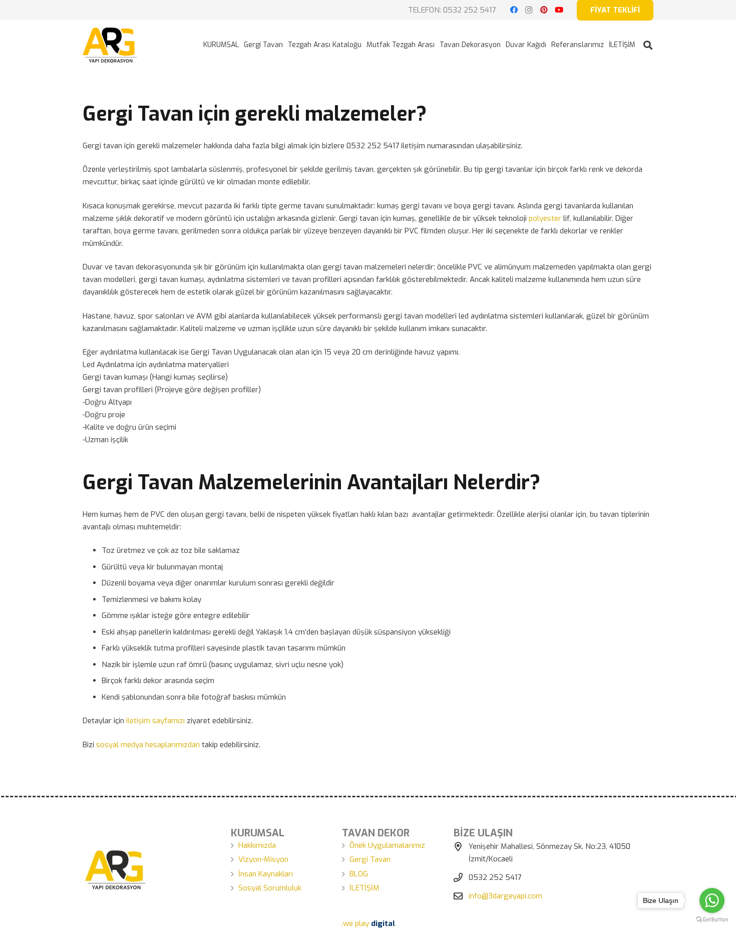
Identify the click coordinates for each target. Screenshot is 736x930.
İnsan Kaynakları (265, 874)
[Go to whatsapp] (711, 900)
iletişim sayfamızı (155, 721)
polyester (545, 218)
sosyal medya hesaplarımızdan (148, 745)
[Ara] (648, 45)
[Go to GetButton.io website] (712, 919)
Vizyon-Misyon (263, 859)
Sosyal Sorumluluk (269, 888)
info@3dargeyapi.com (505, 896)
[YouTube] (558, 10)
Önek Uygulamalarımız (387, 845)
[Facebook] (513, 10)
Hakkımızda (257, 845)
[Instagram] (528, 10)
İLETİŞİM (364, 888)
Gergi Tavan (370, 859)
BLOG (358, 874)
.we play (368, 923)
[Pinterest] (543, 10)
